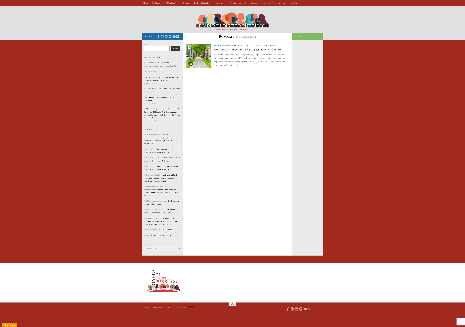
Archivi (147, 245)
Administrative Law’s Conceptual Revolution (163, 88)
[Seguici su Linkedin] (166, 36)
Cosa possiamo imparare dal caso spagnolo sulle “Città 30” (248, 49)
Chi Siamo (155, 3)
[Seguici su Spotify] (170, 36)
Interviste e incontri (219, 3)
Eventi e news (235, 3)
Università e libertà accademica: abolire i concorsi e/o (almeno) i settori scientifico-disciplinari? (161, 178)
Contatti (282, 3)
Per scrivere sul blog (268, 3)
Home (145, 3)
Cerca (146, 44)
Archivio (294, 3)
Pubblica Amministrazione (226, 45)
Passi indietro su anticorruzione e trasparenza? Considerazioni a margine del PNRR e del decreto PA (161, 221)
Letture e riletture (250, 3)
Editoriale (205, 3)
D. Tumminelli (272, 45)
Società (244, 45)
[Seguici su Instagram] (162, 36)
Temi (196, 3)
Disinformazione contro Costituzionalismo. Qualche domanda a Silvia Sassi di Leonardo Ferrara (161, 192)
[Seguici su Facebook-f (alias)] (158, 36)
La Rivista (185, 3)
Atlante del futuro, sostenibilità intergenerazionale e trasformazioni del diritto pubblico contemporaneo (161, 65)
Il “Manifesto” (170, 3)
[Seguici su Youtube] (173, 36)
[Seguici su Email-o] (177, 36)
